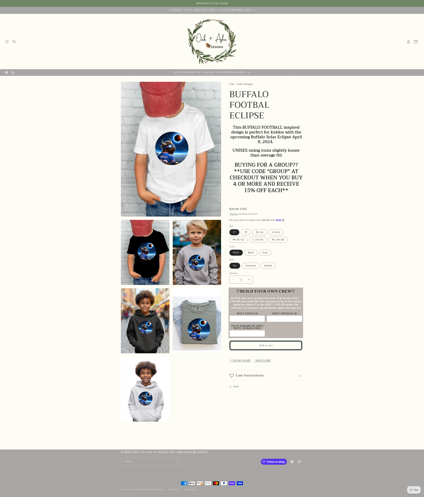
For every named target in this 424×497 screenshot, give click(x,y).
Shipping (233, 214)
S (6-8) (276, 232)
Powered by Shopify (155, 489)
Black (251, 252)
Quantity (233, 273)
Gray (265, 252)
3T (245, 232)
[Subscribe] (176, 461)
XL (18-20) (278, 239)
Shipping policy (191, 489)
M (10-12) (238, 239)
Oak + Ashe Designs (137, 489)
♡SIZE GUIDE (262, 360)
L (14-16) (258, 239)
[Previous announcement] (130, 72)
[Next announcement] (293, 72)
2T (234, 232)
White (236, 252)
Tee (235, 265)
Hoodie (268, 265)
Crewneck (250, 265)
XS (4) (259, 232)
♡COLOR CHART (240, 360)
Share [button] (236, 386)
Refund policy (174, 489)
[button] (7, 41)
